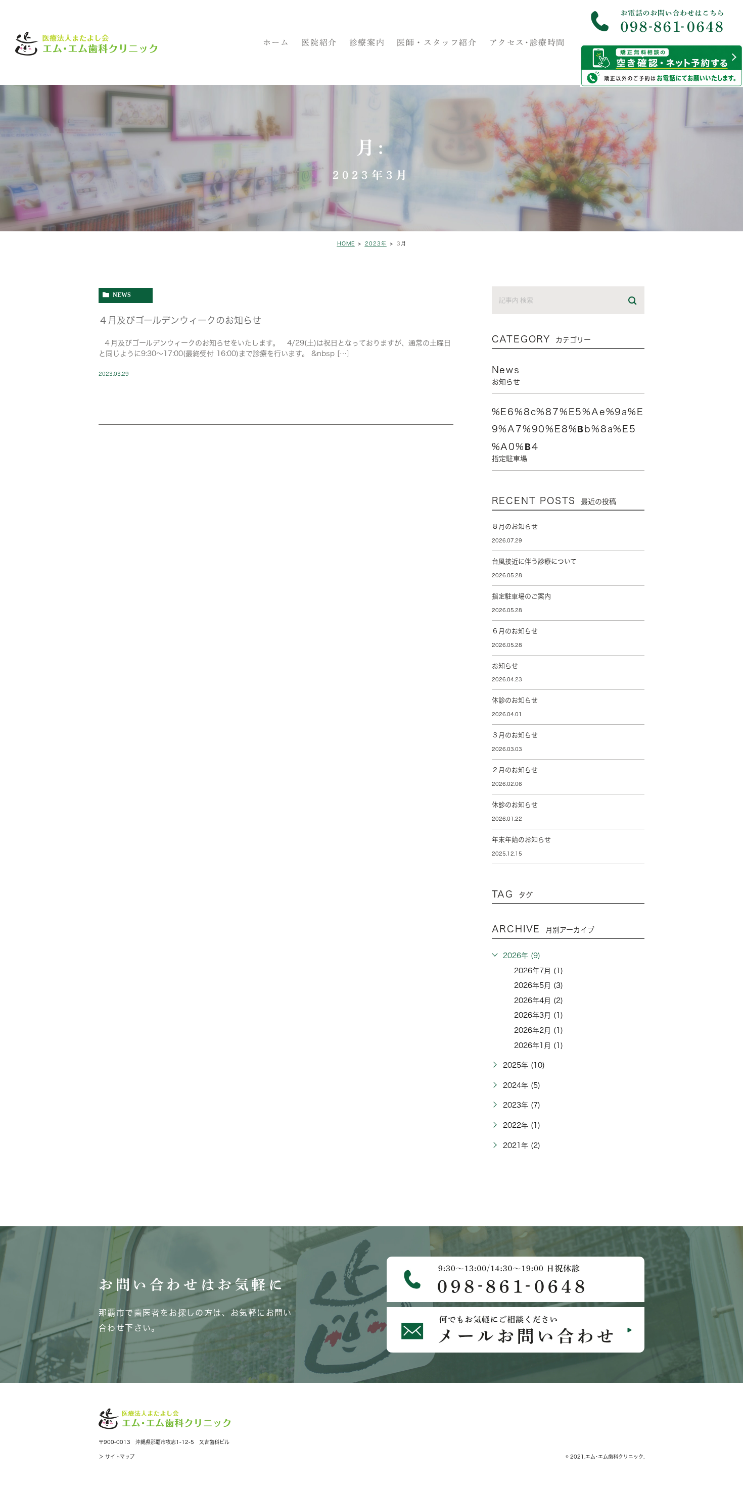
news (122, 294)
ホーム (276, 42)
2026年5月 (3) (538, 985)
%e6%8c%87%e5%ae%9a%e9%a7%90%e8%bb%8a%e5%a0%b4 (568, 434)
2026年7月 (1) (538, 970)
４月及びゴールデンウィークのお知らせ (180, 320)
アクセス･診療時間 (527, 42)
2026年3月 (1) (538, 1015)
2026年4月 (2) (538, 1000)
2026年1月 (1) (538, 1045)
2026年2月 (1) (538, 1030)
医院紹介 (319, 42)
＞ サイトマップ (116, 1456)
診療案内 (367, 42)
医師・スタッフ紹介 (437, 42)
